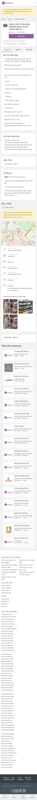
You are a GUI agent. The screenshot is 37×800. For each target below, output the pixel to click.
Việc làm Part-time (6, 588)
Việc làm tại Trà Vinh (6, 757)
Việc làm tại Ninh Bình (7, 715)
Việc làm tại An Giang (7, 631)
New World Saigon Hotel (21, 354)
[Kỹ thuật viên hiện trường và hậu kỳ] (8, 454)
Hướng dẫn (20, 779)
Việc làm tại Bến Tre (6, 643)
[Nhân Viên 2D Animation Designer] (8, 529)
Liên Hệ (20, 777)
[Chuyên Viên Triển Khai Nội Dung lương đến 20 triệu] (8, 392)
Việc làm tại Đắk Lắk (6, 661)
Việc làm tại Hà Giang (7, 675)
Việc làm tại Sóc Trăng (7, 738)
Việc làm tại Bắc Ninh (7, 640)
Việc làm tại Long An (7, 626)
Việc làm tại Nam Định (7, 710)
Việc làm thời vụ (5, 590)
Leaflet (33, 245)
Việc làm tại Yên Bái (6, 767)
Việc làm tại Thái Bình (7, 746)
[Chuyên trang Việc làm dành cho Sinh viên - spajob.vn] (7, 2)
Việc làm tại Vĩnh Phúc (7, 765)
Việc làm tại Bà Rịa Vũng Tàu (9, 628)
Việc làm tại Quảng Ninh (7, 734)
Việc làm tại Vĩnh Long (7, 762)
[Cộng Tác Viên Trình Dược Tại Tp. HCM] (8, 542)
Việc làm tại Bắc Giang (7, 633)
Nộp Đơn (21, 36)
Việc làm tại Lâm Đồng (7, 703)
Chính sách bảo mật (8, 779)
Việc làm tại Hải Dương (7, 683)
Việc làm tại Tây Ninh (7, 743)
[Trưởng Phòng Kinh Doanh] (8, 492)
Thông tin (7, 49)
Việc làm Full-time (6, 585)
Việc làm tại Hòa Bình (7, 687)
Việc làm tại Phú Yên (6, 722)
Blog (13, 777)
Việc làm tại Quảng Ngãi (7, 730)
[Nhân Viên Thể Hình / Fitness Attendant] (8, 380)
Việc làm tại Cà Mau (6, 654)
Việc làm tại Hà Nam (6, 678)
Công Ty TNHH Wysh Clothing (22, 404)
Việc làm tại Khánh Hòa (7, 694)
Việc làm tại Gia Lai (6, 673)
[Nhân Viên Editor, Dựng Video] (8, 467)
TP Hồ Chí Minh (21, 32)
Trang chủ (6, 777)
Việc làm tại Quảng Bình (7, 725)
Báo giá (29, 779)
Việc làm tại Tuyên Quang (8, 760)
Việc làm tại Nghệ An (7, 713)
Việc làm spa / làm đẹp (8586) (9, 569)
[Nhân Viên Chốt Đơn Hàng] (8, 517)
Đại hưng (12, 32)
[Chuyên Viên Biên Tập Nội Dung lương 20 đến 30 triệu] (8, 417)
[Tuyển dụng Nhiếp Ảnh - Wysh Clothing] (8, 405)
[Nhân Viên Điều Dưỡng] (8, 479)
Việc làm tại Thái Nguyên (8, 748)
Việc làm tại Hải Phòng (7, 624)
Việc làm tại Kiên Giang (7, 696)
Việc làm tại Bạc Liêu (7, 638)
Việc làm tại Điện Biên (7, 666)
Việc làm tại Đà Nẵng (7, 621)
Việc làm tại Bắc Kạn (6, 636)
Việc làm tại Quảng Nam (7, 727)
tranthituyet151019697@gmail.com (22, 288)
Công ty (18, 49)
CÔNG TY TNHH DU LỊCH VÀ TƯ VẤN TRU (25, 466)
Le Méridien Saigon (19, 379)
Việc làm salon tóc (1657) (26, 565)
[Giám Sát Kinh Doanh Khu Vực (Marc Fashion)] (8, 504)
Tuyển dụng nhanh (23, 798)
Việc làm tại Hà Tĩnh (6, 680)
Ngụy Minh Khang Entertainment (23, 453)
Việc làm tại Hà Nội (6, 614)
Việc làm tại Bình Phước (7, 648)
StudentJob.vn (5, 601)
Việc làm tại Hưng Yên (7, 690)
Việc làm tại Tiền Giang (7, 755)
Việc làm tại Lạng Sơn (7, 706)
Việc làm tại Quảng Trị (7, 736)
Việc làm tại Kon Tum (7, 699)
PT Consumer (18, 541)
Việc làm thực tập (6, 592)
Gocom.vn (4, 606)
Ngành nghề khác (13, 268)
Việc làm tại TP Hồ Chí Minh (8, 616)
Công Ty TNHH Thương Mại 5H (22, 491)
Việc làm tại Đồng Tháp (7, 671)
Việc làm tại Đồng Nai (7, 668)
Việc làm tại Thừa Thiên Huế (8, 753)
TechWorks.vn (5, 599)
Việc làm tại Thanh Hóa (7, 750)
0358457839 (13, 290)
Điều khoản (28, 777)
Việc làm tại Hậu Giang (7, 685)
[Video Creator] (8, 430)
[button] (18, 231)
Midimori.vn (4, 604)
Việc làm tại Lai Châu (7, 701)
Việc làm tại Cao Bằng (7, 659)
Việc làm (14, 797)
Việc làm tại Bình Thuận (7, 650)
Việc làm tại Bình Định (7, 645)
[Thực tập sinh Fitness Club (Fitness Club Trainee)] (8, 355)
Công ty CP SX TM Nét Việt (21, 503)
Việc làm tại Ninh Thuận (7, 718)
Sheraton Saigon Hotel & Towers (23, 366)
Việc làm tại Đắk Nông (7, 663)
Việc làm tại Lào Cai (6, 708)
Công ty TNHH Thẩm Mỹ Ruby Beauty (24, 478)
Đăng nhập (32, 797)
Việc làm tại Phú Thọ (6, 720)
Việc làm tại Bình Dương (7, 619)
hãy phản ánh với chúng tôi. (14, 217)
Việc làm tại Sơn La (6, 741)
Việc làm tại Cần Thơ (6, 656)
